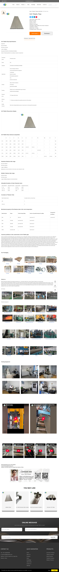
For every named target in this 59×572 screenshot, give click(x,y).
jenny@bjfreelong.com (8, 465)
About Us (17, 4)
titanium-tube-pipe (39, 11)
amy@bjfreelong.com (29, 1)
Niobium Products (50, 560)
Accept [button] (54, 570)
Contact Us (45, 4)
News (28, 4)
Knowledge (33, 4)
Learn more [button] (30, 570)
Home (13, 4)
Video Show (39, 4)
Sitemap (28, 565)
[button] (3, 13)
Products (22, 4)
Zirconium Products (50, 552)
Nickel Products (50, 556)
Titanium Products (50, 554)
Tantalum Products (50, 558)
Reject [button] (49, 570)
